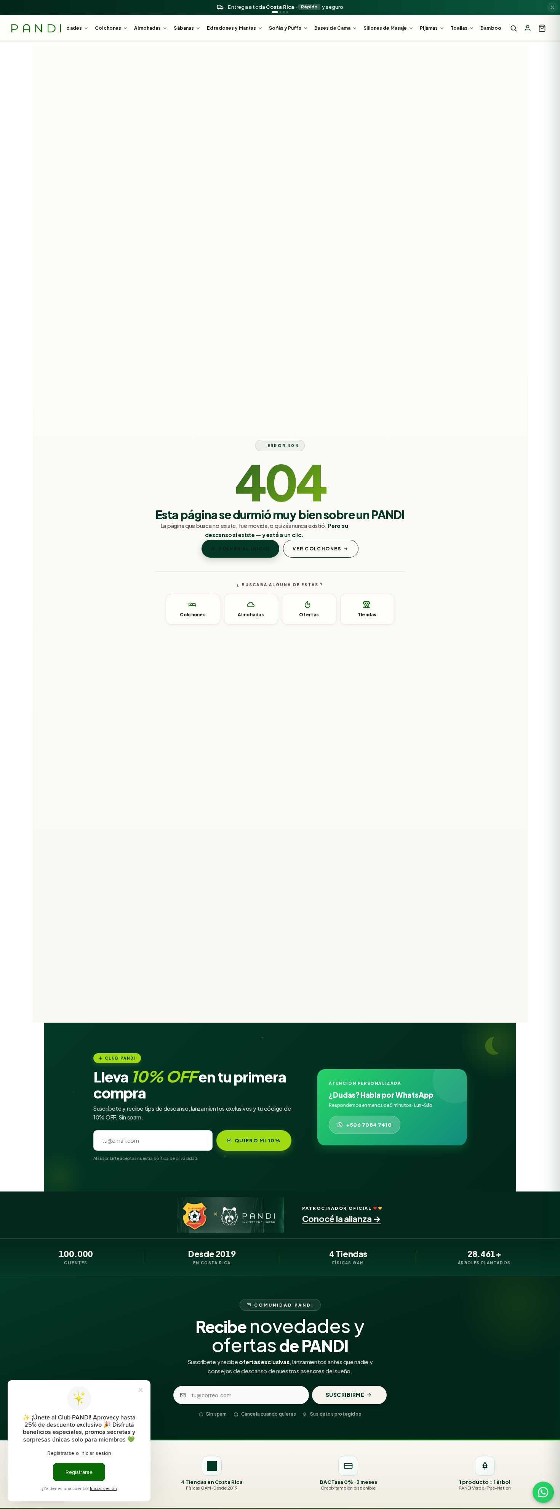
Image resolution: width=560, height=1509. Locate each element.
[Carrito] (542, 28)
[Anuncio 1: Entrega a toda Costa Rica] (275, 12)
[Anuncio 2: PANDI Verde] (281, 12)
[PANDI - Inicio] (36, 28)
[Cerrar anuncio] (552, 7)
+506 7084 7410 (369, 1125)
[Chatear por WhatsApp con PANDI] (543, 1492)
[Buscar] (513, 28)
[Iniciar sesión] (527, 28)
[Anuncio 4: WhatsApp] (287, 12)
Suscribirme (345, 1395)
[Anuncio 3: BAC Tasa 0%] (284, 12)
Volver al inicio (244, 549)
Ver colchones (317, 549)
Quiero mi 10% (258, 1140)
